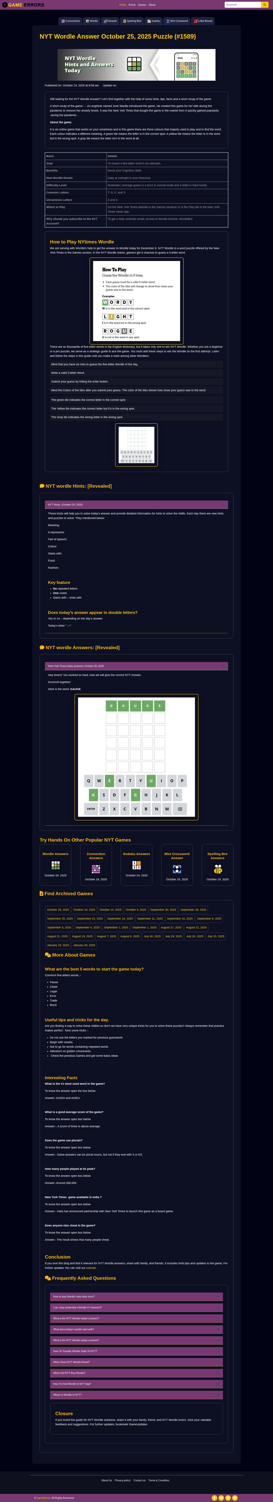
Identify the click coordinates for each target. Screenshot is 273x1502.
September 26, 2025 (193, 909)
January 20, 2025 (84, 945)
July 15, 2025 (215, 936)
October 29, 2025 (58, 909)
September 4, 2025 (88, 927)
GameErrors (43, 1498)
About (152, 4)
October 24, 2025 (84, 909)
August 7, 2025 (106, 936)
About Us (106, 1480)
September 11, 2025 (150, 918)
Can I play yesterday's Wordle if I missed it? (77, 1307)
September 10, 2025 (180, 918)
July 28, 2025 (173, 936)
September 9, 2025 (209, 918)
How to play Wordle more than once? (74, 1296)
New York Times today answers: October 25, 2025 (76, 666)
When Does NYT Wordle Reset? (71, 1362)
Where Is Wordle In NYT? (67, 1394)
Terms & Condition (159, 1480)
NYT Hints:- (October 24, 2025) (65, 504)
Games (142, 4)
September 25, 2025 (60, 918)
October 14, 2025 (110, 909)
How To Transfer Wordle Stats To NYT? (75, 1351)
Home (122, 4)
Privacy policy (122, 1480)
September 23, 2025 (90, 918)
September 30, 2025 (163, 909)
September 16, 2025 (120, 918)
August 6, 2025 (130, 936)
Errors (132, 4)
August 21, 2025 (57, 936)
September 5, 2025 (59, 927)
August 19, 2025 (82, 936)
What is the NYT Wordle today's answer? (76, 1318)
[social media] (214, 1498)
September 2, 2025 (116, 927)
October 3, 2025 (136, 909)
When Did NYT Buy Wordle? (69, 1373)
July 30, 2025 (152, 936)
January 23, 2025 (58, 945)
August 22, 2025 (196, 927)
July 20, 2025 (194, 936)
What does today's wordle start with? (73, 1329)
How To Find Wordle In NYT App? (72, 1384)
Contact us (139, 1480)
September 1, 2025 (144, 927)
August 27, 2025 (171, 927)
